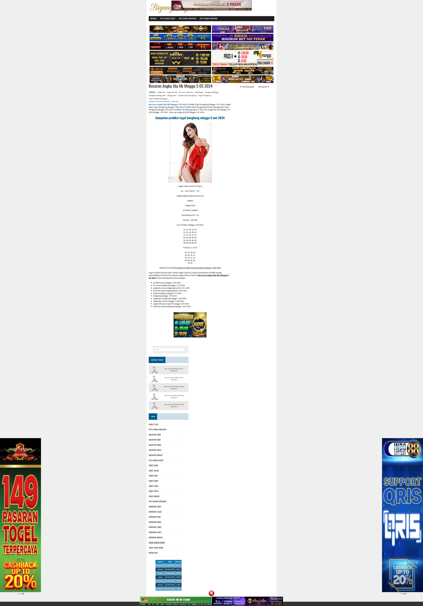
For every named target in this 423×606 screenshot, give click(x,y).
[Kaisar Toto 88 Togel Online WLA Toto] (20, 590)
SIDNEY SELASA (178, 369)
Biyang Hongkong (163, 101)
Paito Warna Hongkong (208, 18)
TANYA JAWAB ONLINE (156, 547)
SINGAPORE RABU (155, 439)
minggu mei (171, 95)
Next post (262, 86)
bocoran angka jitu (186, 92)
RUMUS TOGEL (153, 424)
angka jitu (161, 92)
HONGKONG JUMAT (178, 386)
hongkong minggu (212, 92)
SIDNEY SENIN (153, 465)
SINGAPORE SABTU (155, 450)
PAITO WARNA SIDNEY (156, 460)
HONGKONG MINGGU (156, 537)
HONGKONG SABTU (155, 532)
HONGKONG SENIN (155, 506)
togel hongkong (204, 95)
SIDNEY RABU (153, 475)
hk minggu (199, 92)
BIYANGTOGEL (153, 553)
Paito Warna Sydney (167, 18)
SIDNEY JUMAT (154, 486)
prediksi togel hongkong (187, 95)
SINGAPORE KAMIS (155, 445)
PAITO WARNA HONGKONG (157, 501)
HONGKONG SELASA (155, 511)
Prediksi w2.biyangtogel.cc (187, 109)
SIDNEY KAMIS (153, 481)
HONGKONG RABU (178, 395)
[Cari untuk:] (169, 349)
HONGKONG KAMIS (155, 522)
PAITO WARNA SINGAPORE (157, 429)
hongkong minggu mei (157, 95)
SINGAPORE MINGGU (155, 455)
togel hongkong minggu (158, 99)
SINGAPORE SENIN (155, 434)
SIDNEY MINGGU (154, 496)
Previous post (248, 86)
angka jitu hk (172, 92)
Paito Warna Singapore (187, 18)
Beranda (153, 18)
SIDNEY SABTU (154, 491)
